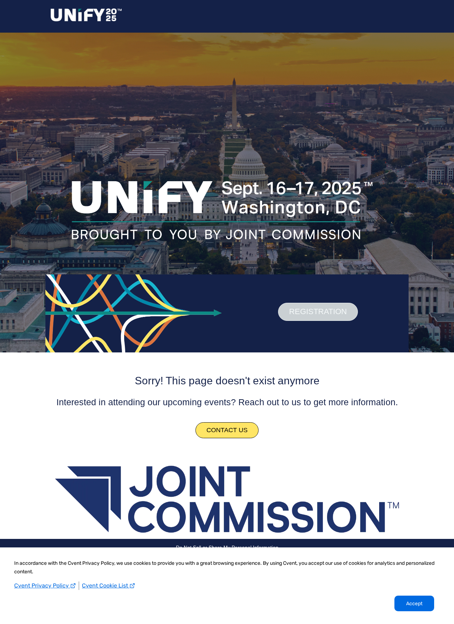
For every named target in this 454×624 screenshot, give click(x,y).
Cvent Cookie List (105, 585)
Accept (414, 604)
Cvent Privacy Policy (42, 585)
